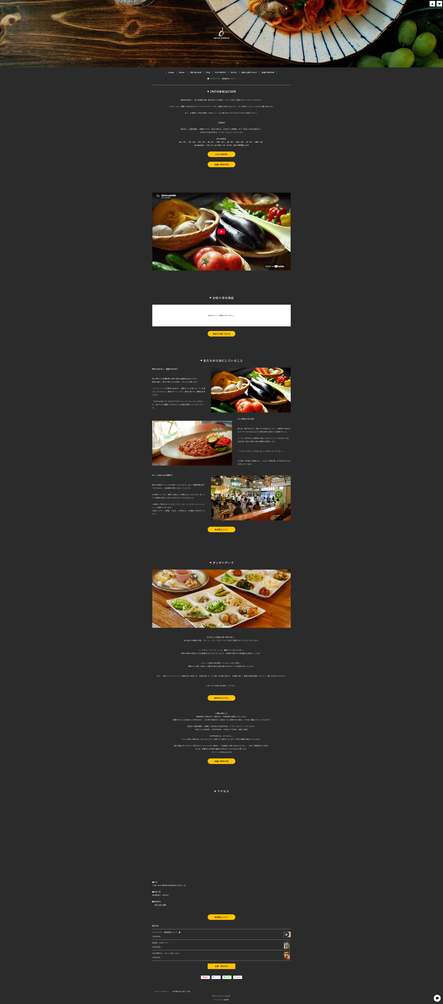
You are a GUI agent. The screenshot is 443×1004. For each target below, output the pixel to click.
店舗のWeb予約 (268, 72)
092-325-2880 (161, 905)
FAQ (208, 72)
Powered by (219, 1000)
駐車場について (221, 529)
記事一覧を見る (221, 966)
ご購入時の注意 (195, 72)
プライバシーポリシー (161, 991)
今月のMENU (220, 72)
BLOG (234, 72)
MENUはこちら (221, 698)
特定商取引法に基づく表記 (181, 991)
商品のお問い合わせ (249, 72)
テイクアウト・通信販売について (223, 79)
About (182, 72)
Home (171, 72)
